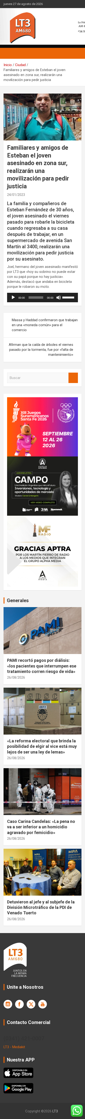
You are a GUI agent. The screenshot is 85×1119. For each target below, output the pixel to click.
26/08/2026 (16, 677)
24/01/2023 (16, 195)
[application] (42, 297)
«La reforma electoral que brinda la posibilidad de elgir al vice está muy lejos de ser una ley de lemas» (42, 746)
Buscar (73, 378)
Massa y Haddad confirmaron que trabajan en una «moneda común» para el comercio (45, 325)
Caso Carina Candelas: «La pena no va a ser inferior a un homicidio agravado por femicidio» (41, 827)
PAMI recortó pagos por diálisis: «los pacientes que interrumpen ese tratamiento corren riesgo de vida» (41, 666)
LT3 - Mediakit (14, 1047)
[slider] (69, 297)
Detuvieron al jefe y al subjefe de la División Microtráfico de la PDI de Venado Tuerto (41, 907)
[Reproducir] (13, 297)
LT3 (55, 1111)
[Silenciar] (58, 297)
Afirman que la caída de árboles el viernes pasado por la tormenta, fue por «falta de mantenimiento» (41, 350)
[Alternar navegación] (9, 53)
